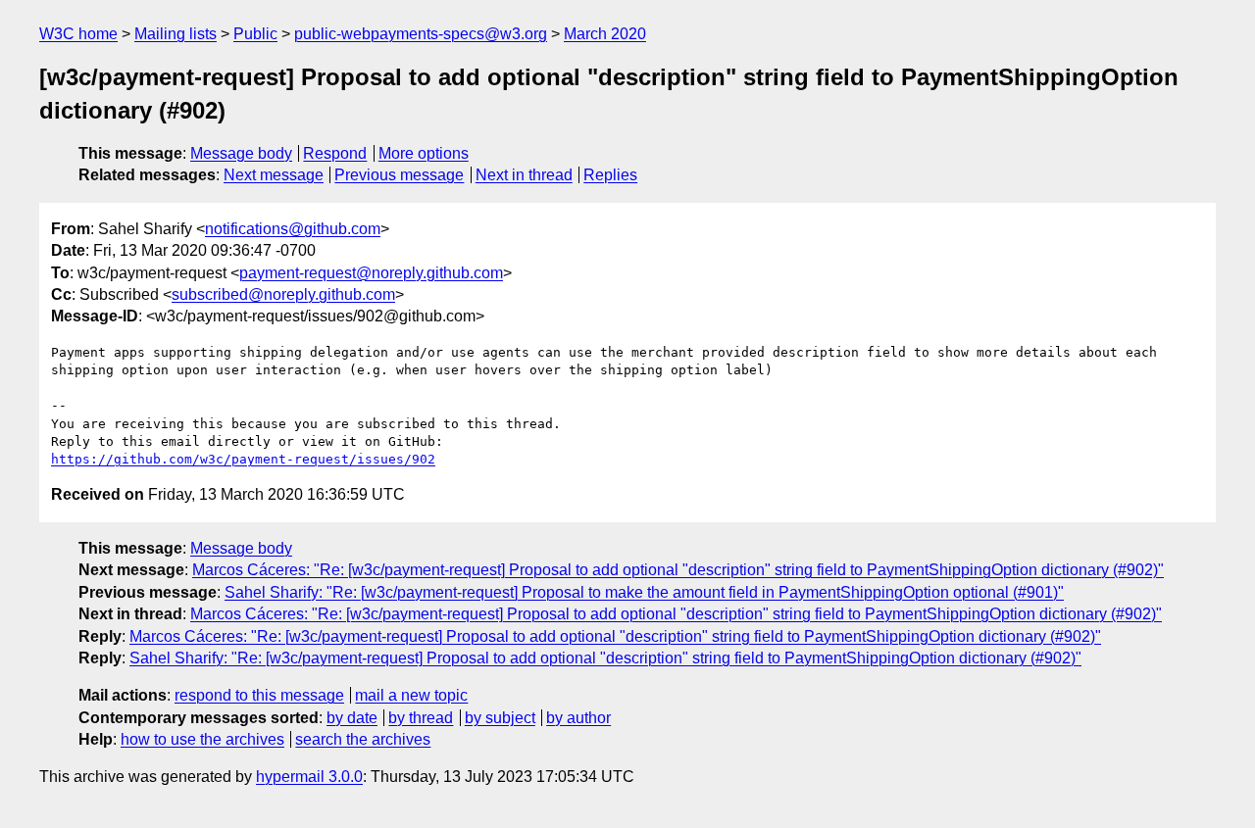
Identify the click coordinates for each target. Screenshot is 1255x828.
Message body (241, 153)
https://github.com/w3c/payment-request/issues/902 (243, 459)
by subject (500, 717)
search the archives (362, 739)
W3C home (78, 33)
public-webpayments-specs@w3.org (420, 33)
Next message (274, 175)
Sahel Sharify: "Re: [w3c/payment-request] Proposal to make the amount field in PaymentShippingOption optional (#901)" (644, 592)
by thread (420, 717)
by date (351, 717)
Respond (335, 153)
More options (423, 153)
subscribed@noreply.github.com (283, 294)
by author (578, 717)
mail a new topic (411, 695)
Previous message (399, 175)
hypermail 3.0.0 (309, 776)
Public (255, 33)
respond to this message (259, 695)
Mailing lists (175, 33)
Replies (610, 175)
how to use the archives (202, 739)
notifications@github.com (292, 228)
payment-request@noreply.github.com (371, 273)
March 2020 (605, 33)
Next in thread (524, 175)
